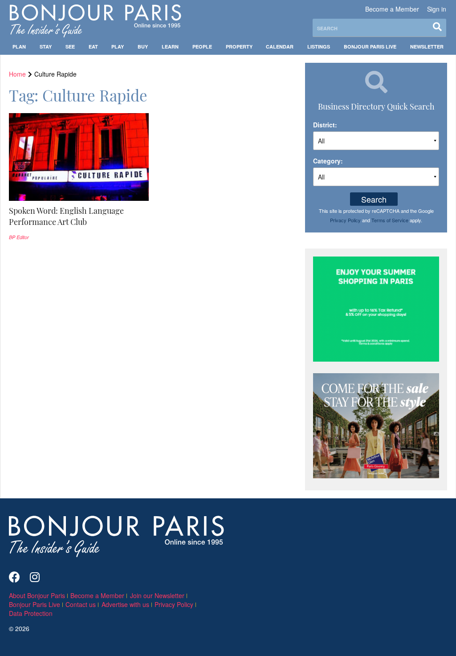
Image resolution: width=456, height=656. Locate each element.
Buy (143, 46)
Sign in (436, 8)
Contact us (80, 604)
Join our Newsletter (157, 595)
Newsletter (427, 46)
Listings (318, 46)
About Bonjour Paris (37, 595)
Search (374, 199)
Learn (170, 46)
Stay (46, 46)
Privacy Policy (345, 220)
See (70, 46)
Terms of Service (389, 220)
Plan (19, 46)
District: (325, 124)
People (202, 46)
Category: (328, 160)
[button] (79, 216)
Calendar (279, 46)
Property (239, 46)
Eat (93, 46)
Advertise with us (125, 604)
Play (117, 46)
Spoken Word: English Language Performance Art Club (66, 216)
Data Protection (31, 613)
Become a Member (392, 8)
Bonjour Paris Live (370, 46)
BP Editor (19, 237)
